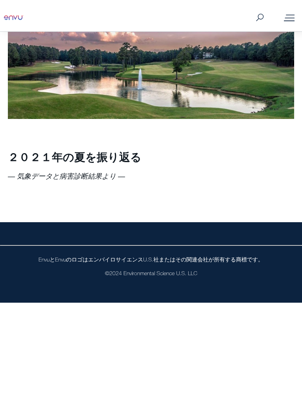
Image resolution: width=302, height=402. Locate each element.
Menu (289, 18)
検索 (260, 17)
